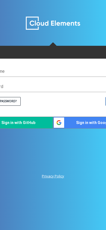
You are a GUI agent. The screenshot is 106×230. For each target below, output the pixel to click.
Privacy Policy (53, 176)
